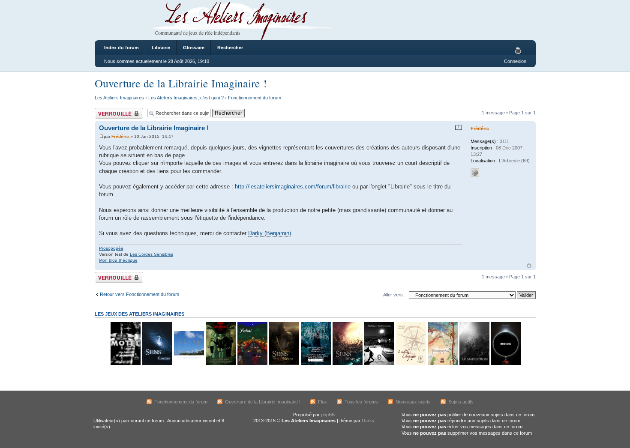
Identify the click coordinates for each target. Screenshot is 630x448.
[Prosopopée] (442, 363)
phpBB (328, 414)
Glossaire (193, 47)
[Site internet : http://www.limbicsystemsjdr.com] (475, 172)
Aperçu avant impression (519, 51)
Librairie (161, 47)
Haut (529, 265)
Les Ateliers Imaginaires (119, 97)
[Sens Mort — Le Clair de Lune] (347, 363)
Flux (322, 401)
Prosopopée (111, 248)
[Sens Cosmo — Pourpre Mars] (156, 363)
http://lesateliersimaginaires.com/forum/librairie (293, 186)
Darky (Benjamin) (269, 233)
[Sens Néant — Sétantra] (283, 363)
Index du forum (121, 47)
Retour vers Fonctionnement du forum (139, 294)
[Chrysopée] (410, 363)
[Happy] (188, 363)
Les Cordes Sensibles (151, 254)
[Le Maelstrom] (474, 363)
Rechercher (230, 47)
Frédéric (120, 136)
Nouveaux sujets (413, 401)
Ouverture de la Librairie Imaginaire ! (181, 83)
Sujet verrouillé (110, 110)
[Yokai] (252, 363)
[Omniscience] (505, 363)
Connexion (515, 61)
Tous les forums (361, 401)
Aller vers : (394, 294)
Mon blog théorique (118, 260)
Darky (368, 420)
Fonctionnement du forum (254, 97)
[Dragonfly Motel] (125, 363)
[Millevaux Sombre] (315, 363)
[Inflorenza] (220, 363)
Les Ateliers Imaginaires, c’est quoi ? (186, 97)
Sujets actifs (461, 401)
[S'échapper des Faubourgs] (378, 363)
